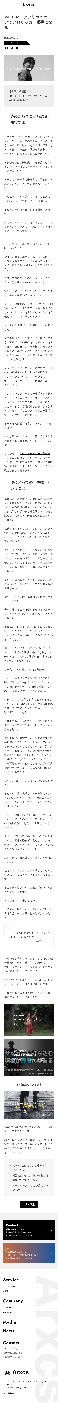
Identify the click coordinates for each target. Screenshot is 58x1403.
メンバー (7, 1307)
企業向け (7, 1291)
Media (9, 1322)
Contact (11, 1343)
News (9, 1331)
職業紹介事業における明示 (12, 1357)
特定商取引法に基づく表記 (12, 1353)
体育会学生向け (10, 1286)
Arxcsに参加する (10, 1312)
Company (13, 1301)
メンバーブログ (11, 43)
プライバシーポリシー (11, 1349)
